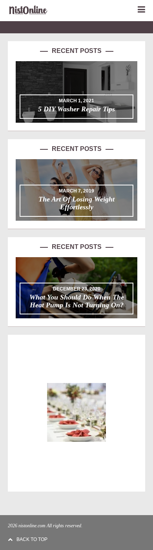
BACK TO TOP (31, 539)
